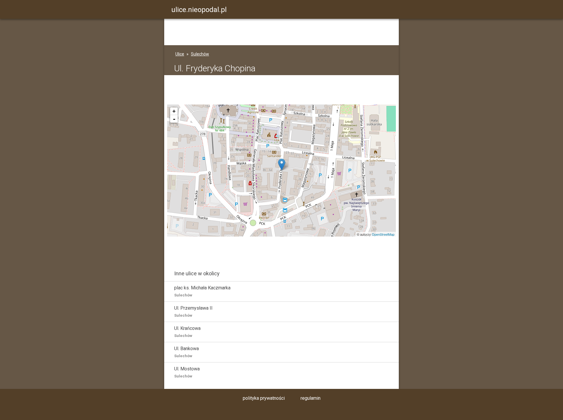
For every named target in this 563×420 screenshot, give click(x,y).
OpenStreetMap (383, 234)
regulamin (310, 398)
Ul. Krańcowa (187, 331)
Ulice (179, 54)
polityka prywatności (264, 398)
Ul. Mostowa (187, 372)
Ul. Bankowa (186, 352)
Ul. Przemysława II (193, 311)
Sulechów (200, 54)
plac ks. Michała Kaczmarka (202, 291)
